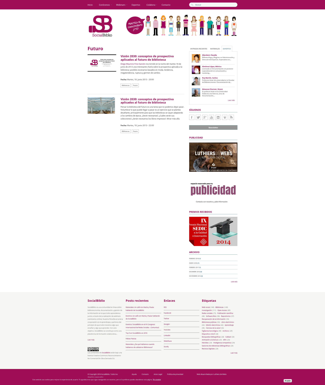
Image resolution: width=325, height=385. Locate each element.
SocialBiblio (106, 352)
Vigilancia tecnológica (210, 331)
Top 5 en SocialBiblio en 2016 (136, 333)
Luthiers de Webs (219, 374)
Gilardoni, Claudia (209, 55)
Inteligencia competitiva (222, 343)
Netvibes (205, 343)
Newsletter (213, 128)
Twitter (198, 117)
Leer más (231, 100)
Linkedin (218, 117)
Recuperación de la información (214, 319)
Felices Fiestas (131, 338)
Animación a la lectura (210, 340)
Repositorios (226, 316)
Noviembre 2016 (195, 276)
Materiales (215, 49)
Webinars (120, 5)
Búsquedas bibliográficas (211, 337)
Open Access (222, 310)
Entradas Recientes (198, 49)
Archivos (226, 331)
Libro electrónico (227, 322)
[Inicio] (101, 36)
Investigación (207, 310)
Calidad (228, 337)
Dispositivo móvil (208, 334)
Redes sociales (207, 313)
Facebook (191, 117)
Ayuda (134, 374)
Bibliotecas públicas (209, 322)
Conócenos (104, 5)
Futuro (135, 85)
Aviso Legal (158, 374)
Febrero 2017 (194, 267)
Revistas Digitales (208, 348)
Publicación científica (225, 313)
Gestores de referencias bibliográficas (216, 346)
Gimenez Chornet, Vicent (212, 89)
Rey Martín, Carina (210, 78)
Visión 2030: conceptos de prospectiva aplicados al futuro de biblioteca (147, 57)
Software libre (211, 316)
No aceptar (157, 380)
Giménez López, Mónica (211, 66)
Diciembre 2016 (194, 272)
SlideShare (224, 117)
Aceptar (288, 381)
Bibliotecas (125, 85)
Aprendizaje (229, 325)
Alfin (224, 340)
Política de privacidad (175, 374)
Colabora (151, 5)
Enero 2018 (193, 263)
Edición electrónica (213, 325)
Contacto (166, 5)
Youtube (211, 117)
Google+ (204, 117)
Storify (166, 346)
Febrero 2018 (194, 259)
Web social (206, 307)
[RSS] (231, 117)
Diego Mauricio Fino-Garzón (133, 64)
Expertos (136, 5)
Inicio (90, 5)
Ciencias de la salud (213, 328)
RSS (165, 307)
